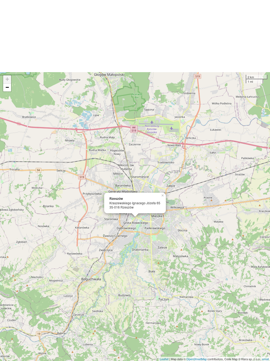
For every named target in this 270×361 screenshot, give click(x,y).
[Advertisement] (135, 36)
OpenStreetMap (196, 359)
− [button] (7, 87)
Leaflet (164, 359)
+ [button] (7, 79)
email (265, 359)
